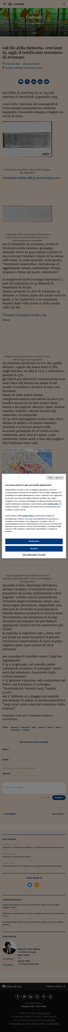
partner (41, 519)
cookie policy (53, 504)
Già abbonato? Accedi (33, 554)
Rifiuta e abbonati (55, 478)
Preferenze (34, 541)
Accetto (34, 549)
